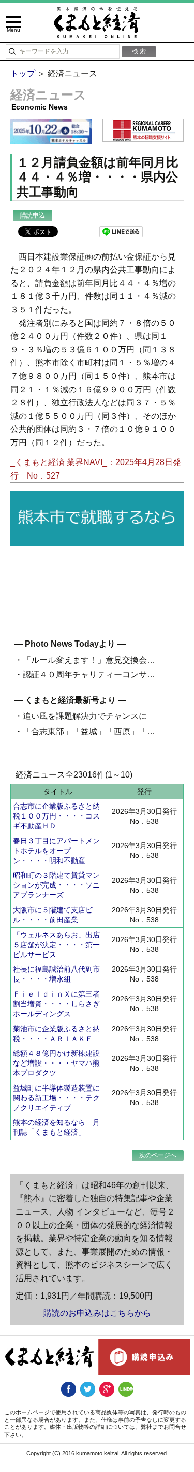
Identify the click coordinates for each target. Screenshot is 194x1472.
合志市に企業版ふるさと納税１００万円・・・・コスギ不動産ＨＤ (56, 816)
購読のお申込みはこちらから (97, 1313)
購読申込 (32, 215)
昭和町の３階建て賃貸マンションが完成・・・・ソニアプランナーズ (56, 885)
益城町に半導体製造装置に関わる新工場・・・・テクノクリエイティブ (56, 1098)
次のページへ (157, 1155)
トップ (22, 73)
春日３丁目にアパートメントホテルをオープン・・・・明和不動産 (56, 851)
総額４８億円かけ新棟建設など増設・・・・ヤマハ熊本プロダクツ (56, 1063)
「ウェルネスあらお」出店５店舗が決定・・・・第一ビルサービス (56, 945)
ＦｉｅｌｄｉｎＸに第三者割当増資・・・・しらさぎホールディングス (56, 1004)
